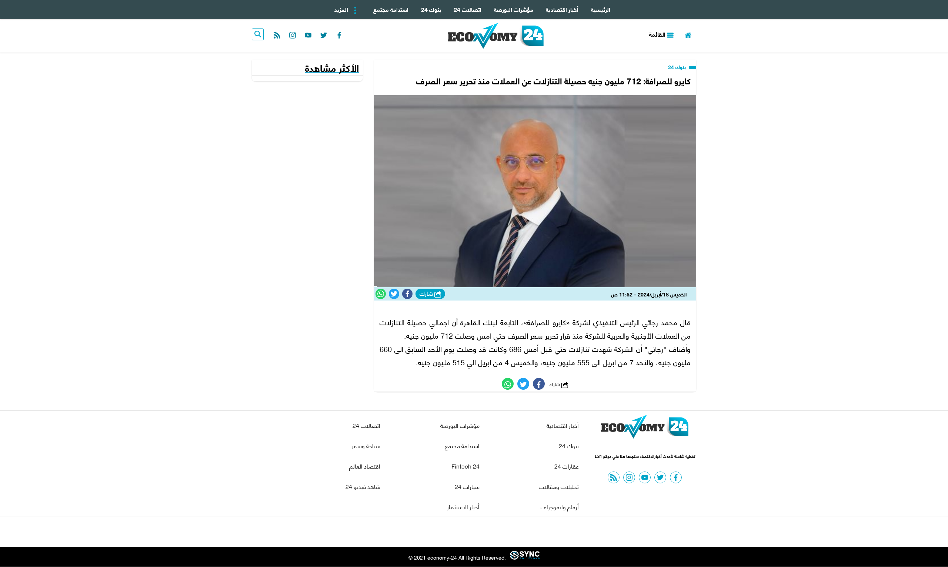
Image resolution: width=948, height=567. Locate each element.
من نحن (492, 532)
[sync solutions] (524, 557)
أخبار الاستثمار (463, 506)
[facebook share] (407, 294)
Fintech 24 (465, 465)
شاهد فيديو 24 (363, 486)
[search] (258, 34)
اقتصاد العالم (364, 465)
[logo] (496, 36)
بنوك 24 (431, 9)
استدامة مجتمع (390, 9)
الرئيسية (600, 9)
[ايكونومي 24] (644, 428)
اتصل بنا (457, 532)
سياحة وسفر (366, 445)
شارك (427, 293)
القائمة (658, 33)
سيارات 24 (467, 486)
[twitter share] (394, 294)
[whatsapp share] (380, 294)
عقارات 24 (566, 465)
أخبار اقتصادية (562, 9)
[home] (688, 34)
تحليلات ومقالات (559, 486)
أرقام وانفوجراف (560, 506)
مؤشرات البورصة (513, 9)
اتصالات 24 (467, 9)
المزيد (342, 9)
